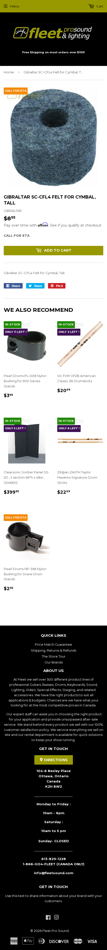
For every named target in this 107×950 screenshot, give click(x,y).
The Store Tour (53, 656)
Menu (14, 6)
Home (9, 72)
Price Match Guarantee (53, 644)
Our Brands (54, 662)
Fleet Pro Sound (55, 931)
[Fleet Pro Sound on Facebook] (48, 918)
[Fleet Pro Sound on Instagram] (56, 918)
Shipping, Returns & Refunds (53, 650)
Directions (55, 760)
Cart (99, 6)
